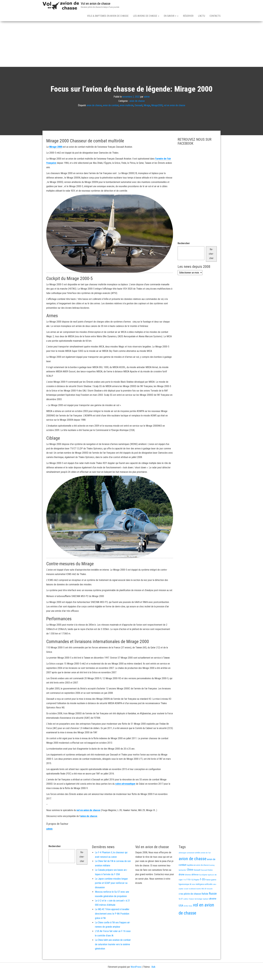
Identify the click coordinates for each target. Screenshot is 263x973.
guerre (213, 880)
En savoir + (170, 15)
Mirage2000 (157, 105)
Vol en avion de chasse (95, 3)
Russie (213, 893)
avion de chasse (137, 101)
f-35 (202, 879)
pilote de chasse (192, 893)
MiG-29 (204, 889)
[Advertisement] (131, 44)
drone (181, 874)
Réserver (188, 15)
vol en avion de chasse (174, 105)
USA (181, 905)
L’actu (201, 15)
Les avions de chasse (145, 15)
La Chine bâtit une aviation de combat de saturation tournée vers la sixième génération (113, 944)
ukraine (212, 898)
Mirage (147, 105)
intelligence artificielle (204, 884)
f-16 (188, 879)
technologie (198, 899)
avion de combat (111, 105)
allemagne (182, 853)
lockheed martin (195, 889)
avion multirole (126, 105)
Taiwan (191, 899)
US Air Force (188, 906)
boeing (211, 865)
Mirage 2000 (55, 146)
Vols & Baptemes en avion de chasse (107, 15)
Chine (190, 869)
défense (195, 874)
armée (197, 853)
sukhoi (185, 899)
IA (190, 884)
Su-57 (181, 899)
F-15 (184, 880)
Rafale (205, 893)
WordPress (136, 966)
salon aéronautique (125, 783)
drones (188, 874)
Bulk (153, 966)
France (207, 880)
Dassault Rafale (207, 870)
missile (209, 889)
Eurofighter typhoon (206, 875)
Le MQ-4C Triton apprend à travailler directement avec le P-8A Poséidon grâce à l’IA (112, 914)
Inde (193, 884)
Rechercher (184, 243)
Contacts (215, 15)
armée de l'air (205, 853)
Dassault (139, 105)
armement (191, 853)
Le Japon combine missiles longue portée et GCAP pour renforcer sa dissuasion (111, 883)
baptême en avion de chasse (198, 865)
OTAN (181, 894)
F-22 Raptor (195, 880)
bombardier (182, 870)
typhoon (205, 899)
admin (147, 96)
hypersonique (184, 884)
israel (186, 889)
